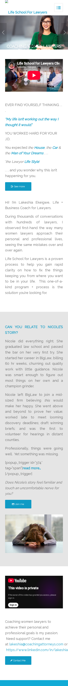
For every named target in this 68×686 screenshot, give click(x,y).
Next (64, 32)
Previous (3, 32)
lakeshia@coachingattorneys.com (36, 644)
